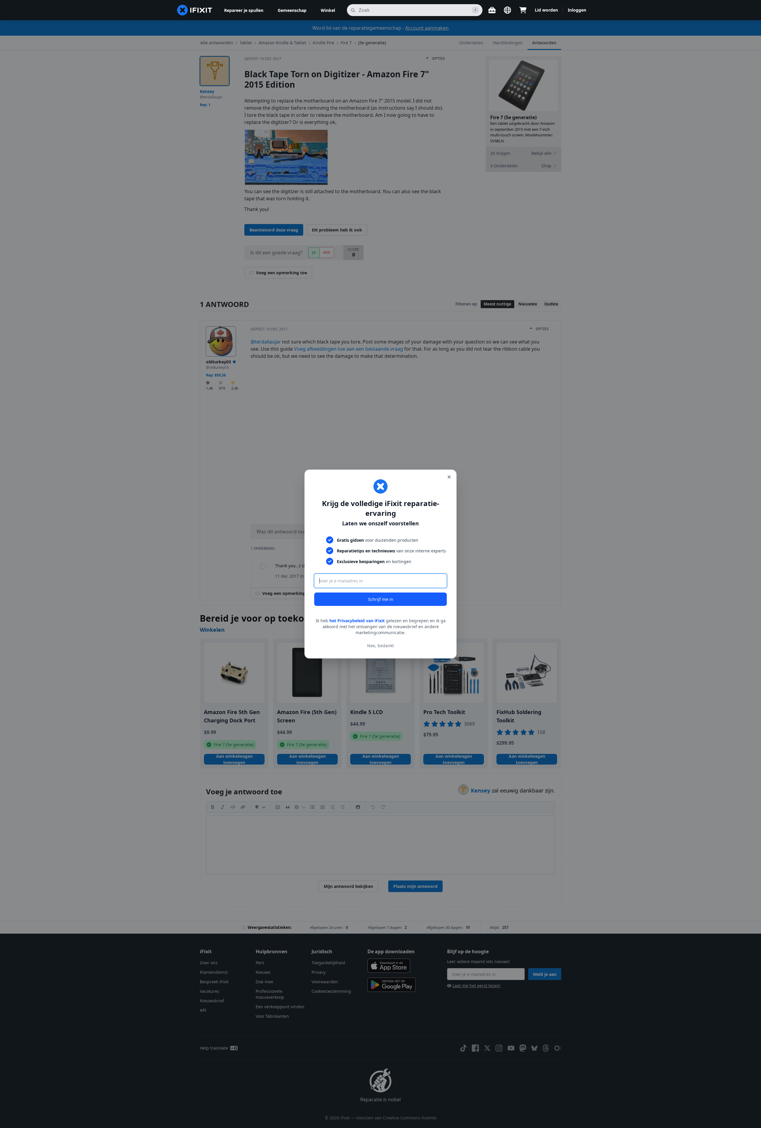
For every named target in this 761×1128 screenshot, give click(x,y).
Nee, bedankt (380, 645)
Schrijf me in (380, 599)
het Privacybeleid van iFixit (357, 620)
